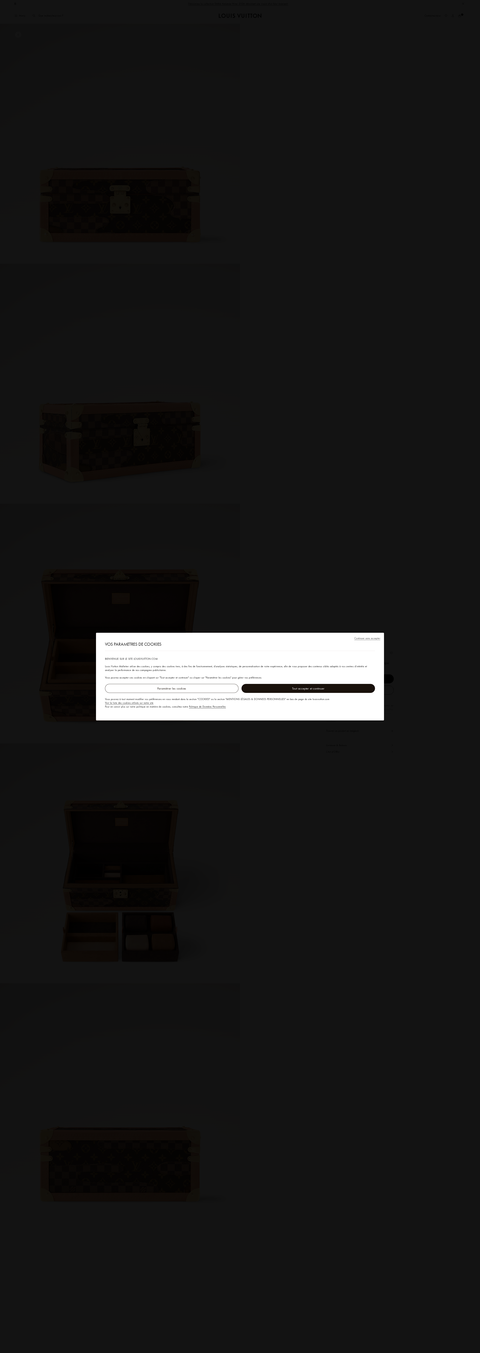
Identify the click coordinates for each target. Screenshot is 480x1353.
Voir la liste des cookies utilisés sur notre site (129, 703)
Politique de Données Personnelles (207, 706)
